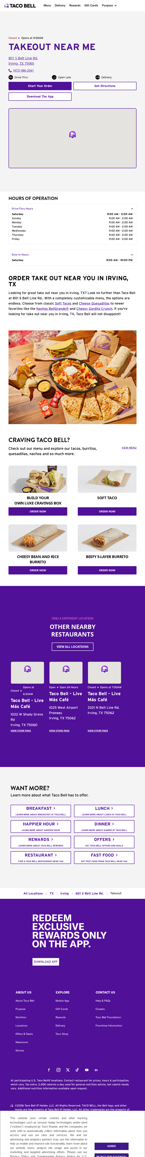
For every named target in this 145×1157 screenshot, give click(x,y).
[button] (32, 993)
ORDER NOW (38, 511)
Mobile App (62, 1000)
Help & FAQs (103, 1000)
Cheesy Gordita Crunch (94, 309)
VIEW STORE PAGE (21, 730)
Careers (100, 1009)
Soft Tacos (63, 303)
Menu (47, 5)
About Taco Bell (24, 1000)
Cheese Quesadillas (94, 303)
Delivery (60, 5)
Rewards (75, 5)
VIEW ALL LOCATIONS (73, 647)
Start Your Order (40, 86)
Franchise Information (109, 1025)
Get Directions (105, 86)
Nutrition (20, 1017)
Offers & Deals (24, 1034)
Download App (46, 961)
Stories (19, 1050)
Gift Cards (91, 5)
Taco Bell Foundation (108, 1017)
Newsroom (21, 1042)
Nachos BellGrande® (52, 309)
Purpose (107, 5)
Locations (21, 1025)
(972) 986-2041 (23, 70)
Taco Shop (62, 1034)
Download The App (40, 96)
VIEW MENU (129, 448)
